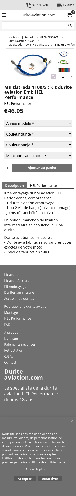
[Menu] (4, 15)
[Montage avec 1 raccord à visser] (31, 65)
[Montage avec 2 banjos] (64, 62)
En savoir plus (35, 469)
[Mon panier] (69, 15)
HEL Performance (17, 103)
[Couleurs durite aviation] (64, 70)
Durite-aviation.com (37, 15)
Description (14, 185)
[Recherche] (70, 25)
